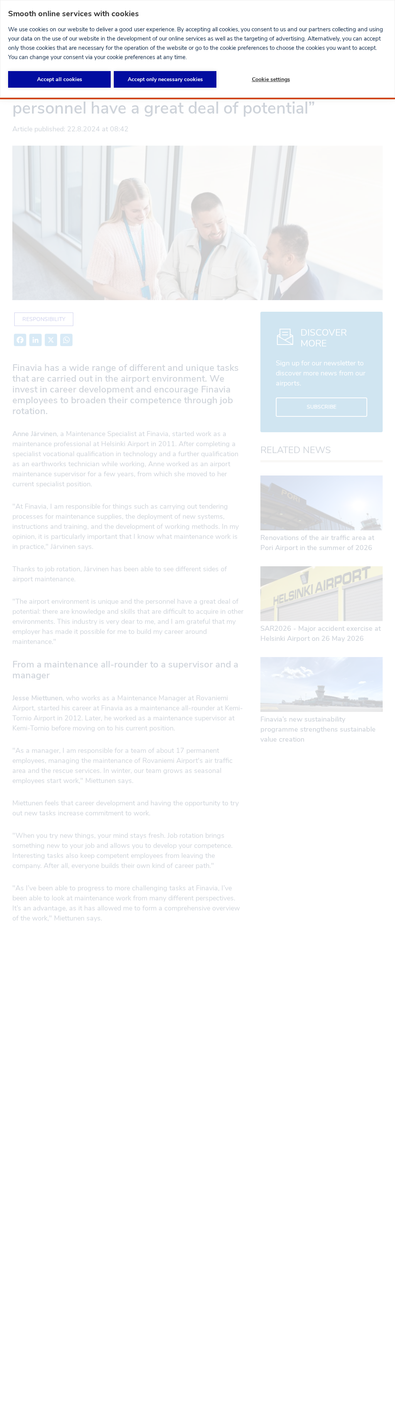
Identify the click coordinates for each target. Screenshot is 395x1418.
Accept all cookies (59, 79)
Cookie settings (271, 79)
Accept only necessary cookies (165, 79)
